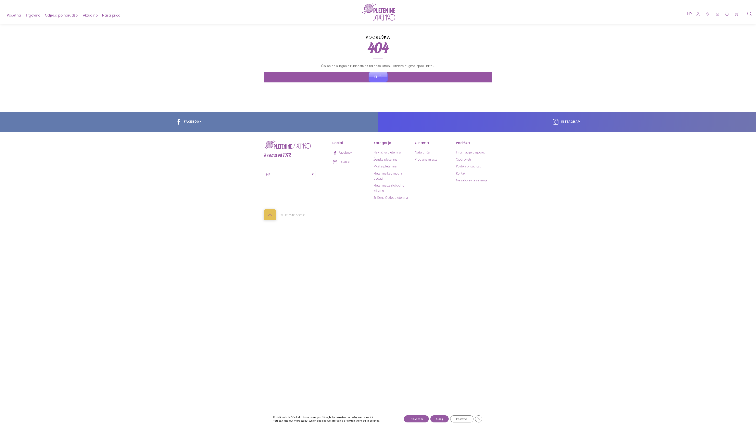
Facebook (345, 152)
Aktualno (90, 15)
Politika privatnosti (468, 166)
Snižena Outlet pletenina (390, 197)
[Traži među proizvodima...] (749, 14)
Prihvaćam (416, 418)
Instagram (345, 161)
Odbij (439, 418)
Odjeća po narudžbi (61, 15)
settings (374, 420)
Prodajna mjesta (426, 159)
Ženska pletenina (385, 159)
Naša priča (111, 15)
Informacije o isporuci (471, 152)
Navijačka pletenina (387, 152)
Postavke (462, 418)
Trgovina (33, 15)
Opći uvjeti (463, 159)
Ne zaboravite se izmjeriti (473, 180)
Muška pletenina (385, 166)
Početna (14, 15)
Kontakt (461, 173)
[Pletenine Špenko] (378, 11)
